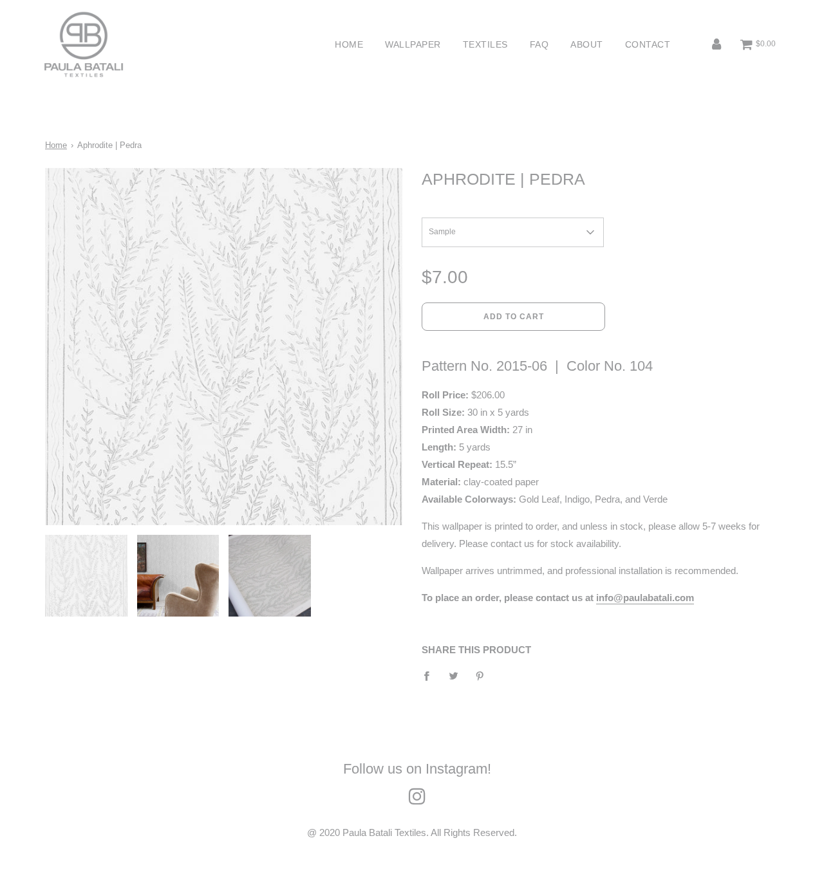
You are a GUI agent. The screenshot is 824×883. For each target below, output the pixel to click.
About (586, 44)
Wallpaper (413, 44)
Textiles (485, 44)
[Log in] (716, 45)
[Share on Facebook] (430, 675)
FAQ (539, 44)
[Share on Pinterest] (480, 675)
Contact (648, 44)
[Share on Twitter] (453, 675)
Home (349, 44)
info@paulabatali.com (645, 597)
